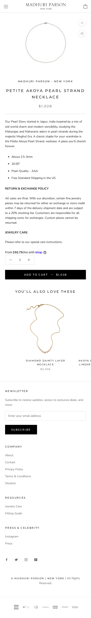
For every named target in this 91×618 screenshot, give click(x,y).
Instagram (11, 536)
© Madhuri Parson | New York (37, 578)
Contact (10, 462)
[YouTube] (35, 559)
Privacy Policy (14, 469)
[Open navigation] (6, 6)
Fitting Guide (13, 513)
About (9, 455)
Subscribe (21, 429)
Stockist (10, 483)
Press (8, 543)
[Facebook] (6, 559)
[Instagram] (26, 559)
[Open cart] (85, 6)
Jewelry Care (13, 506)
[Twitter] (16, 559)
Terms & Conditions (18, 476)
